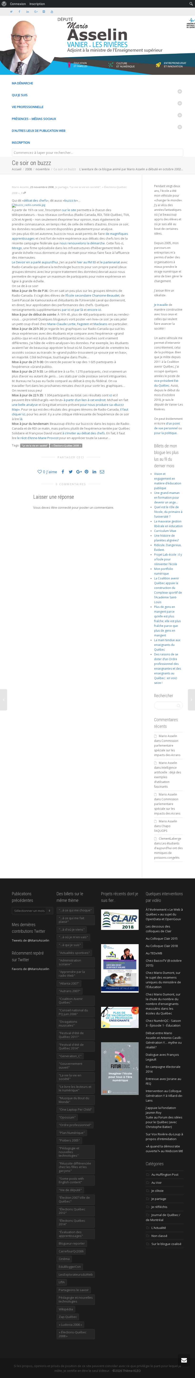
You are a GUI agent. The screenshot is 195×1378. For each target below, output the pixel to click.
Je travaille (161, 305)
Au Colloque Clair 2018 (162, 946)
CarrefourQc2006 (71, 1251)
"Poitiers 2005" (69, 1140)
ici (110, 395)
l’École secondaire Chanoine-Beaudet (92, 295)
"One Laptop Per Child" (75, 1109)
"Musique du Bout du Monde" (74, 1100)
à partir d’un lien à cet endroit (84, 400)
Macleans (100, 324)
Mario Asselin (168, 736)
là (21, 419)
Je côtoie (157, 1191)
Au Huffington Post (164, 1174)
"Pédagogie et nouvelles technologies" (69, 1152)
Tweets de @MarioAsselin (30, 940)
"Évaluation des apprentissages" (71, 1234)
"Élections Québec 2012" (72, 1211)
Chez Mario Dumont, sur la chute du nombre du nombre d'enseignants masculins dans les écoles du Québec (163, 1003)
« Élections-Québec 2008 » (66, 445)
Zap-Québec (68, 1317)
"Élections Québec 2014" (72, 1222)
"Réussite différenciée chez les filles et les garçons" (75, 1167)
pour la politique (165, 433)
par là (79, 310)
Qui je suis (20, 95)
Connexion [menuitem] (18, 4)
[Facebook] (19, 11)
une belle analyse (25, 405)
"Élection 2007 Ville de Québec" (74, 1199)
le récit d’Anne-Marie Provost (37, 438)
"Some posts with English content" (71, 1180)
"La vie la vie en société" (85, 187)
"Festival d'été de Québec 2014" (71, 1046)
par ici (66, 310)
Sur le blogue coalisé (166, 1244)
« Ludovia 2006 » (70, 1324)
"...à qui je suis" (70, 945)
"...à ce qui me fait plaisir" (71, 920)
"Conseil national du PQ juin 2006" (73, 1012)
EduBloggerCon (70, 1266)
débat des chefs (35, 200)
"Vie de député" (70, 1190)
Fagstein (83, 324)
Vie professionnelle (28, 107)
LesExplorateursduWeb (76, 1274)
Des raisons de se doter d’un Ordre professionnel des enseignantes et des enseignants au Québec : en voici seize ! (167, 668)
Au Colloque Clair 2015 (162, 938)
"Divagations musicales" (68, 1023)
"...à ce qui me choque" (75, 910)
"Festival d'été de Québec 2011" (71, 1035)
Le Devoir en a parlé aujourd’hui (35, 262)
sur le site (69, 210)
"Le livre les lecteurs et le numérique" (75, 1088)
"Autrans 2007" (69, 991)
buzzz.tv (70, 200)
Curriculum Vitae (165, 531)
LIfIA (62, 1282)
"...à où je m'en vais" (73, 937)
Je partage (61, 187)
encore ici (94, 310)
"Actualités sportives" (74, 953)
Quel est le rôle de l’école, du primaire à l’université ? (168, 512)
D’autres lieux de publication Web (38, 130)
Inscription (21, 142)
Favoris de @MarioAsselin (30, 969)
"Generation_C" (70, 1056)
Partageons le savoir (74, 1290)
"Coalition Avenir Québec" (71, 1001)
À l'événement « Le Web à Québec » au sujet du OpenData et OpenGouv (164, 914)
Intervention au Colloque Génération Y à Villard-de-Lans (164, 1096)
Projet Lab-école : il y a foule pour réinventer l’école (168, 559)
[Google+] (35, 11)
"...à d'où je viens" (72, 929)
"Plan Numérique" (72, 1133)
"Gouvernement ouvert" (70, 1065)
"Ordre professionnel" (75, 1125)
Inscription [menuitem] (37, 4)
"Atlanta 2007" (69, 983)
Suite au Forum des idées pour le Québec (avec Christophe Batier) (164, 1122)
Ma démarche (22, 83)
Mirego (17, 248)
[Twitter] (11, 11)
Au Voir (156, 1182)
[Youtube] (52, 11)
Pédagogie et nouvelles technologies (76, 1299)
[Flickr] (44, 11)
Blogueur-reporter (72, 1243)
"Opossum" (67, 1117)
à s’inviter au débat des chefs (83, 433)
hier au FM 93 (86, 262)
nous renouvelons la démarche (82, 243)
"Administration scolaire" (70, 962)
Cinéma (64, 1259)
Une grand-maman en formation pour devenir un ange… (167, 497)
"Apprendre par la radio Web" (72, 974)
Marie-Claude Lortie (61, 324)
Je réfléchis (159, 1207)
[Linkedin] (27, 11)
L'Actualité (158, 1228)
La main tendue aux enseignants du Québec (167, 645)
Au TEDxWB (154, 953)
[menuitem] (4, 4)
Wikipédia (66, 1309)
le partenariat (110, 262)
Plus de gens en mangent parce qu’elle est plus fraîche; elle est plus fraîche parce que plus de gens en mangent (167, 621)
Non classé (159, 1236)
